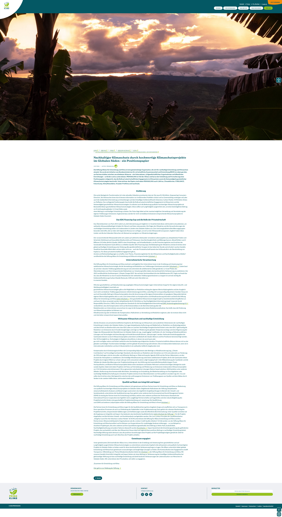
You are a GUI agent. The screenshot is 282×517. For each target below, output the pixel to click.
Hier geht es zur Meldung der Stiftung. (106, 468)
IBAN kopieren (76, 494)
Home (95, 150)
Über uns (268, 8)
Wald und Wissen (256, 8)
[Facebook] (146, 494)
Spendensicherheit (268, 506)
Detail (135, 150)
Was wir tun (243, 8)
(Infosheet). (173, 266)
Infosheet (144, 452)
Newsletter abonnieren (242, 494)
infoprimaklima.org (147, 491)
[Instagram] (142, 494)
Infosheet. (151, 256)
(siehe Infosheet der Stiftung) (163, 414)
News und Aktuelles (123, 150)
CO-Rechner (256, 4)
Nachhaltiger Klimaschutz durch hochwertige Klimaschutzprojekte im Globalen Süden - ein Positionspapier (126, 152)
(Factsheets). (141, 428)
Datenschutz (252, 506)
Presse (248, 4)
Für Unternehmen (230, 8)
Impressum (244, 506)
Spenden (218, 8)
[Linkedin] (150, 494)
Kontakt (242, 4)
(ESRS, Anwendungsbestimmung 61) (174, 303)
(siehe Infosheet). (122, 299)
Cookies (259, 506)
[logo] (4, 5)
